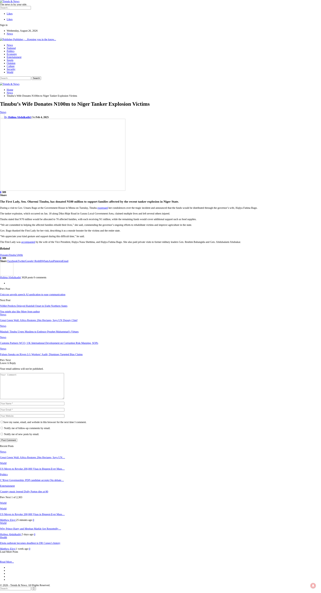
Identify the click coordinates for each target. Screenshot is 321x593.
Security (11, 69)
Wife (20, 255)
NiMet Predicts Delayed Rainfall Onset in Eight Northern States (33, 305)
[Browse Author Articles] (6, 275)
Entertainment (14, 57)
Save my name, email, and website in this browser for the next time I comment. (44, 422)
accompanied (28, 242)
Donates (4, 255)
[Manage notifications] (313, 585)
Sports (10, 60)
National (11, 48)
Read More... (7, 561)
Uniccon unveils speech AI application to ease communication (32, 294)
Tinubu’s (13, 255)
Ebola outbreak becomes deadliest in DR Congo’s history (30, 543)
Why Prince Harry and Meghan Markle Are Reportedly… (30, 528)
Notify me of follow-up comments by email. (27, 428)
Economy (12, 54)
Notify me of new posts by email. (21, 434)
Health (3, 537)
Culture (11, 66)
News (10, 33)
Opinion (11, 63)
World (10, 72)
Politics (10, 51)
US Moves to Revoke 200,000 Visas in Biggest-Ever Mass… (32, 514)
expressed (102, 207)
